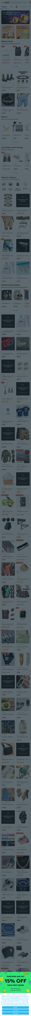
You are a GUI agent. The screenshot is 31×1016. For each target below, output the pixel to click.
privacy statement (15, 998)
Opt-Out (15, 1010)
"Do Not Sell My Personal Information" (16, 1004)
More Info (15, 1013)
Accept (15, 1007)
